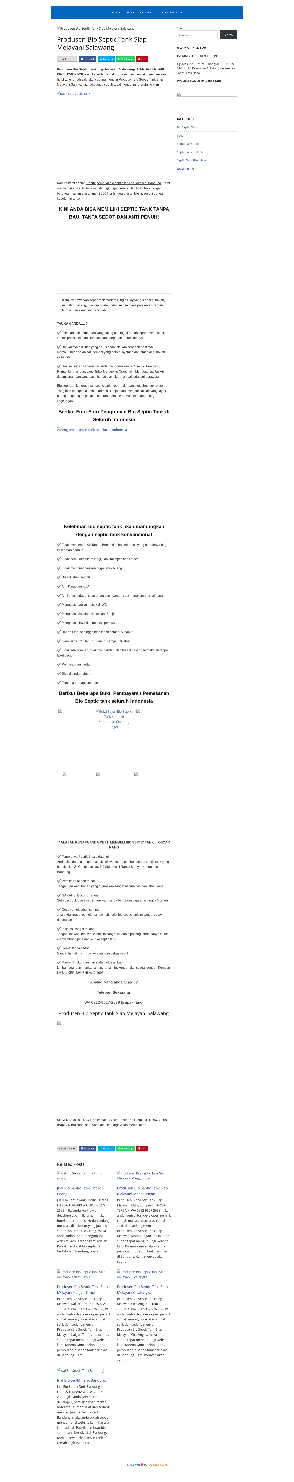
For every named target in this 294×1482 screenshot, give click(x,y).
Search (181, 28)
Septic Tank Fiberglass (191, 160)
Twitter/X (107, 59)
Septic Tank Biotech (190, 152)
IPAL (180, 135)
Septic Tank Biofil (188, 144)
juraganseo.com (157, 1464)
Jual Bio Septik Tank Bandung (81, 1380)
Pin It (143, 59)
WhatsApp (127, 59)
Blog (130, 12)
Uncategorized (186, 169)
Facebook (88, 59)
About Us (147, 12)
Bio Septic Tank (187, 127)
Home (116, 12)
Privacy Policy (171, 12)
